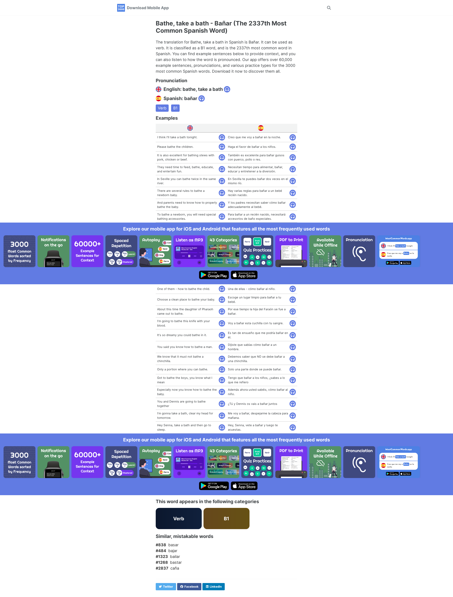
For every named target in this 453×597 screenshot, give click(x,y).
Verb (162, 108)
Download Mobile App (148, 7)
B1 (175, 108)
